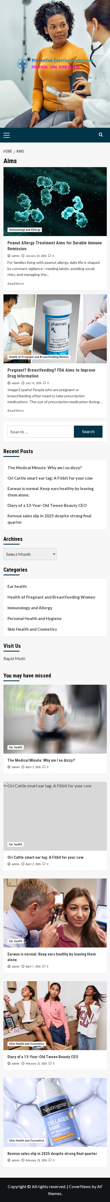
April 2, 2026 (33, 864)
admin (15, 255)
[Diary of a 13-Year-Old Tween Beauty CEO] (55, 1015)
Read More (15, 284)
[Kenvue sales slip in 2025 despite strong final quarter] (55, 1112)
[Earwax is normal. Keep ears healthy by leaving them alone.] (55, 913)
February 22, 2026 (36, 1063)
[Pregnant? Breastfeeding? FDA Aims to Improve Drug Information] (55, 328)
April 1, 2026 (33, 966)
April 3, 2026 (33, 767)
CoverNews (80, 1186)
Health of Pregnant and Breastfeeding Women (39, 357)
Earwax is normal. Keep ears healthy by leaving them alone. (50, 491)
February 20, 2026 (36, 1160)
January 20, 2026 (36, 256)
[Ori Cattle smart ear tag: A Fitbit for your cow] (55, 816)
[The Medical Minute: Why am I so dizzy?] (55, 719)
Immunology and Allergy (24, 230)
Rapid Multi (14, 658)
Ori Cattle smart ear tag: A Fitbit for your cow (50, 478)
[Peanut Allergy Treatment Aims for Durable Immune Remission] (55, 201)
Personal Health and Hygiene (34, 618)
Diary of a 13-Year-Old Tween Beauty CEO (47, 505)
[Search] (100, 134)
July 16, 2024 (33, 383)
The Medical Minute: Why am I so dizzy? (44, 467)
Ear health (17, 586)
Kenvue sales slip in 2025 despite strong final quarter (49, 519)
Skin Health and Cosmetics (32, 629)
